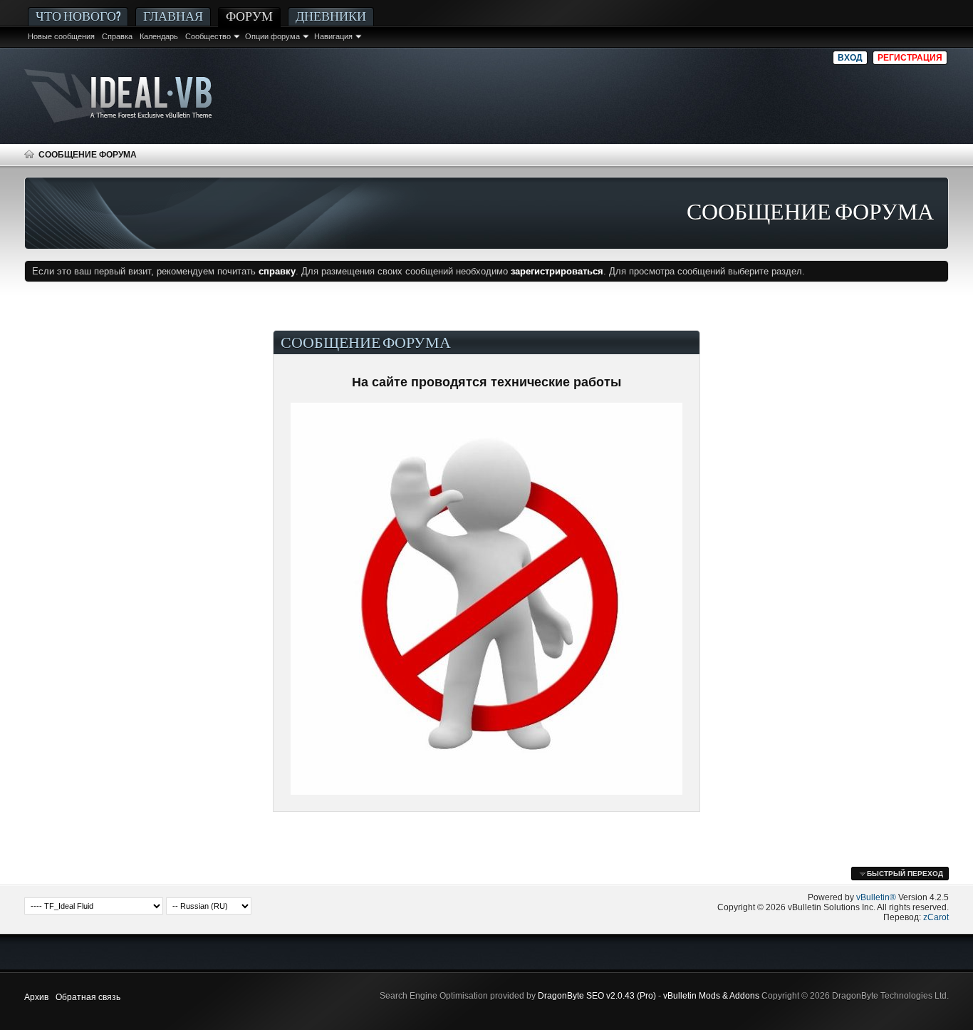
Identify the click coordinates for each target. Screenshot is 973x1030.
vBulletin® (876, 897)
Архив (36, 997)
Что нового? (78, 16)
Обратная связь (88, 997)
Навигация (333, 36)
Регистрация (910, 58)
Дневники (331, 16)
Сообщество (208, 36)
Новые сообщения (61, 36)
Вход (850, 58)
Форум (249, 16)
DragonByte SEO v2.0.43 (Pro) (597, 996)
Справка (117, 36)
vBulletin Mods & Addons (711, 996)
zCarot (936, 917)
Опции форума (272, 36)
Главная (173, 16)
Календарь (159, 36)
